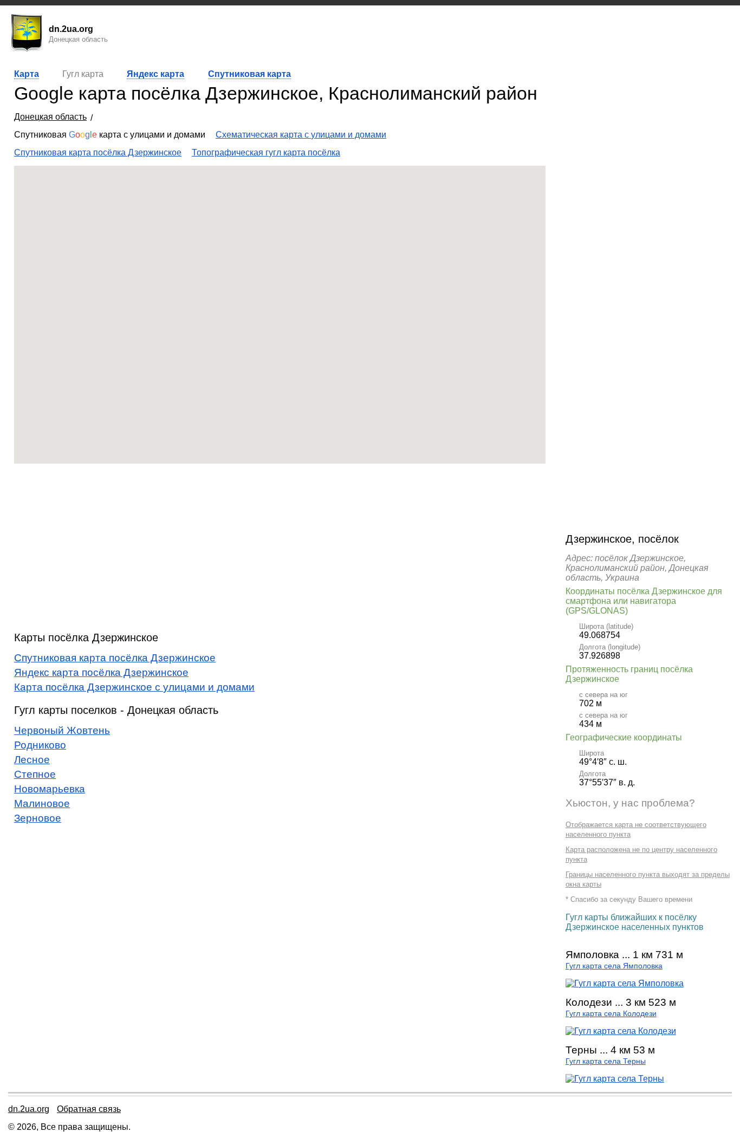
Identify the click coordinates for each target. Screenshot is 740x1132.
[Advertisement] (280, 547)
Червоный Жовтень (62, 730)
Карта (26, 74)
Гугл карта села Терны (606, 1061)
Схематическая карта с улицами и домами (301, 134)
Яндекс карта (155, 74)
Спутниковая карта (249, 74)
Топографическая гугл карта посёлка (266, 152)
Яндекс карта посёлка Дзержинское (101, 672)
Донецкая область (50, 116)
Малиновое (42, 803)
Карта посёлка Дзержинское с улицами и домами (134, 687)
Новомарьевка (49, 789)
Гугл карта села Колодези (611, 1014)
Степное (35, 774)
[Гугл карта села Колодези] (621, 1031)
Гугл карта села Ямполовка (614, 966)
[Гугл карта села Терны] (615, 1078)
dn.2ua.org (28, 1109)
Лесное (32, 759)
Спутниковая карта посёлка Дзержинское (97, 152)
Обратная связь (89, 1109)
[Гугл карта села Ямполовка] (625, 983)
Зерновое (37, 818)
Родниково (40, 745)
